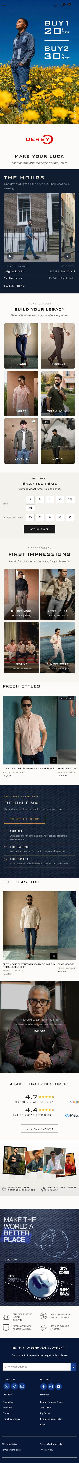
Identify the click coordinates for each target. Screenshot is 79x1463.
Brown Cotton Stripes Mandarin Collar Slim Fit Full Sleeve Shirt (29, 965)
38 (70, 517)
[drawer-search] (56, 5)
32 (40, 517)
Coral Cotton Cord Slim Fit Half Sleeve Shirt (29, 768)
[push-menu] (5, 5)
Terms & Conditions (11, 1449)
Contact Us (8, 1413)
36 (60, 517)
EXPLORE (39, 1031)
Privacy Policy (46, 1449)
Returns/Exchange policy (52, 1444)
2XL (70, 499)
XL (60, 499)
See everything (14, 285)
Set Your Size (39, 529)
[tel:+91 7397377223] (14, 1386)
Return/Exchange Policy (51, 1419)
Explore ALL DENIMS (25, 819)
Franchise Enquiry (11, 1419)
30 (30, 517)
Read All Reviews (39, 1128)
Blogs (42, 1424)
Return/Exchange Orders (51, 1402)
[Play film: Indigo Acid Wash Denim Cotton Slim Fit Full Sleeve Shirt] (31, 227)
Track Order (45, 1407)
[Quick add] (53, 760)
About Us (7, 1407)
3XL (30, 507)
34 (50, 517)
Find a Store (8, 1402)
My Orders (45, 1413)
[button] (55, 698)
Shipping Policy (9, 1444)
